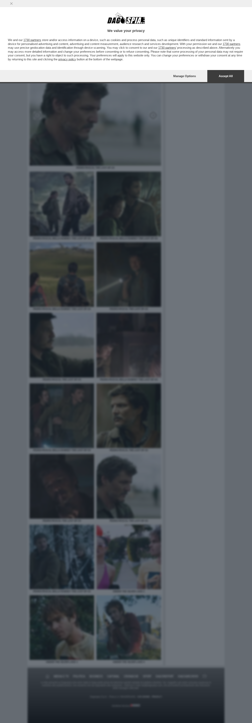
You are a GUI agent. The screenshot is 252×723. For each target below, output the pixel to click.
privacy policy (67, 59)
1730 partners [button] (32, 40)
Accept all (226, 76)
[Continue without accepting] (11, 3)
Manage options (184, 76)
